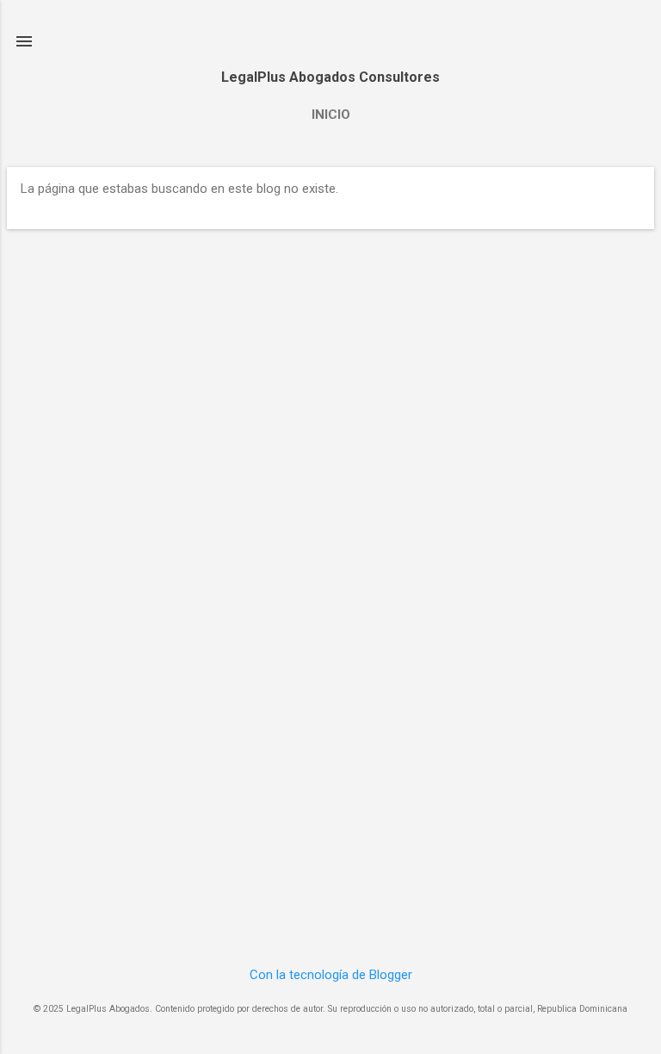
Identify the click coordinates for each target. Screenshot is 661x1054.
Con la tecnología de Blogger (331, 975)
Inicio (331, 114)
